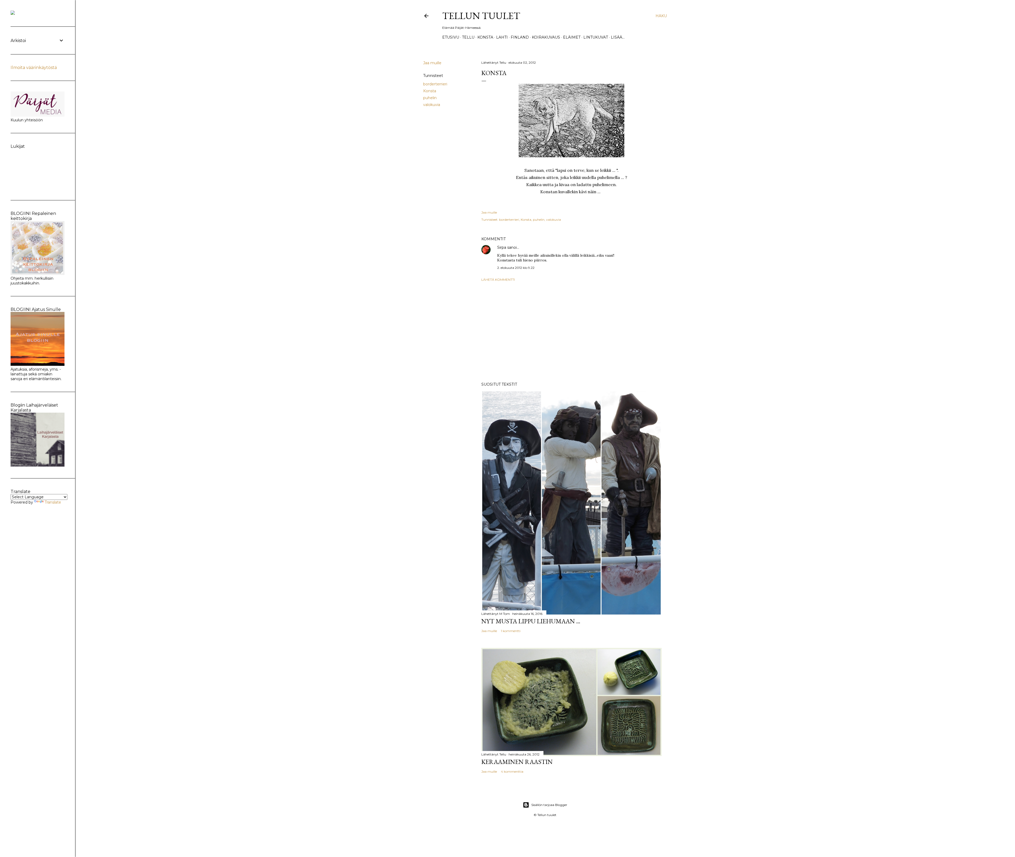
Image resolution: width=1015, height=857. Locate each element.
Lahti (502, 37)
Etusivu (450, 37)
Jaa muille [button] (432, 63)
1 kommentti (510, 631)
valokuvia (431, 104)
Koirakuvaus (546, 37)
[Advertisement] (571, 332)
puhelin (430, 97)
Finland (520, 37)
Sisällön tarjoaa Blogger (549, 805)
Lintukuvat (595, 37)
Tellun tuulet (481, 16)
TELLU (468, 37)
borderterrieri (435, 84)
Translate (53, 502)
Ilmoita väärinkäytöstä (34, 67)
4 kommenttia (512, 771)
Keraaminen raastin (517, 762)
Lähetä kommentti (498, 280)
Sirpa (501, 247)
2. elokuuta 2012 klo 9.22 (515, 268)
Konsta (485, 37)
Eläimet (571, 37)
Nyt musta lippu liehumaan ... (530, 621)
